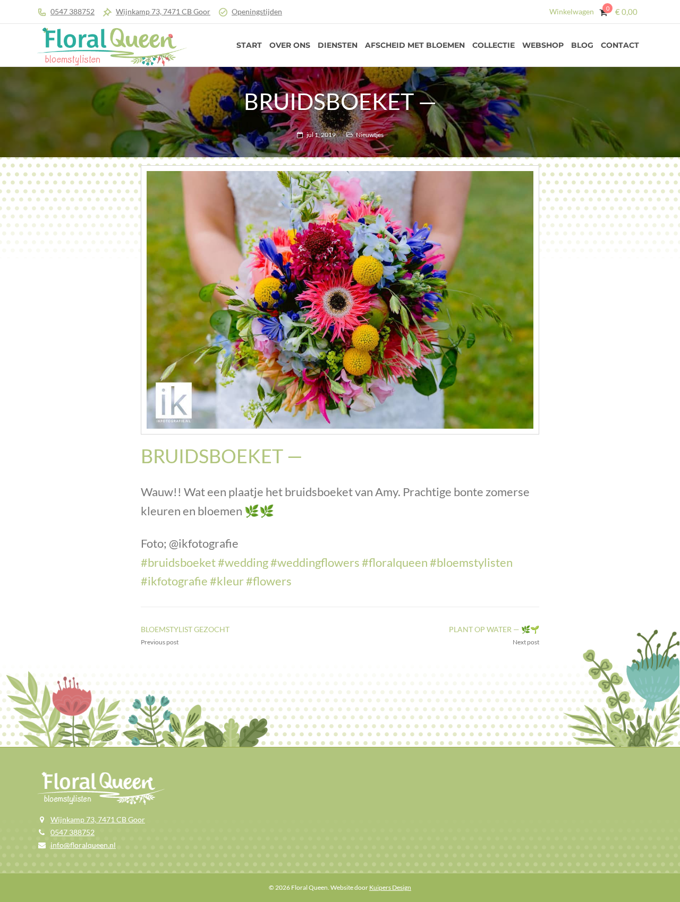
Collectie (493, 45)
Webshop (543, 45)
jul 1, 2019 (321, 135)
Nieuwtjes (370, 135)
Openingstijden (257, 11)
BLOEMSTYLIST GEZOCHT (185, 629)
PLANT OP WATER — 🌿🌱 (494, 629)
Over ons (289, 45)
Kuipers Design (390, 887)
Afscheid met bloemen (415, 45)
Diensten (338, 45)
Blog (582, 45)
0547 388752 (72, 11)
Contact (620, 45)
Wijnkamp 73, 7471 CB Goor (163, 11)
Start (249, 45)
